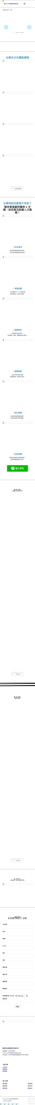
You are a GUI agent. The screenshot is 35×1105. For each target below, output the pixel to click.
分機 (4, 960)
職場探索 (5, 1088)
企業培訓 (5, 1067)
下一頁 (30, 28)
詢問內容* (5, 999)
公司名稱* (5, 924)
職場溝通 (5, 1083)
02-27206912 (11, 1051)
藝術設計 (30, 1088)
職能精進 (5, 1086)
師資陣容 (5, 1071)
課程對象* (5, 988)
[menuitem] (16, 3)
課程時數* (5, 981)
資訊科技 (30, 1086)
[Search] (20, 3)
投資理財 (30, 1083)
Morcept (9, 1100)
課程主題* (5, 967)
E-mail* (4, 946)
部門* (4, 931)
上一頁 (7, 28)
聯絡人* (4, 938)
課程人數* (5, 974)
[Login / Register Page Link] (16, 3)
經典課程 (5, 1069)
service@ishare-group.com (14, 1053)
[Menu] (24, 4)
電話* (4, 953)
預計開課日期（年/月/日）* (9, 996)
